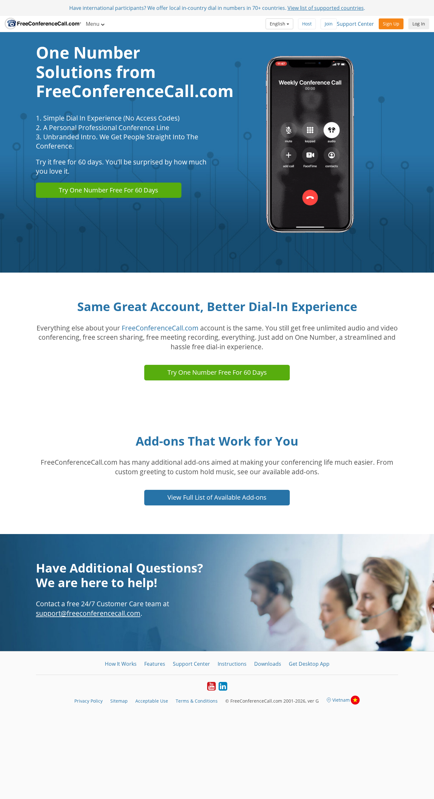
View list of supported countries (326, 7)
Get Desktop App (309, 663)
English (278, 24)
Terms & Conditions (197, 701)
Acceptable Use (151, 701)
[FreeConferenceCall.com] (43, 24)
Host (307, 24)
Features (154, 663)
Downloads (267, 663)
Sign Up (391, 24)
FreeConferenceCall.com (160, 327)
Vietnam (341, 700)
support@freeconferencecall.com (88, 613)
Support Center (355, 23)
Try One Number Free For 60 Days (108, 190)
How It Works (121, 663)
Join (329, 24)
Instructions (232, 663)
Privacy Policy (88, 701)
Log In (418, 24)
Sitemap (119, 701)
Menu (93, 23)
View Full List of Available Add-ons (217, 497)
